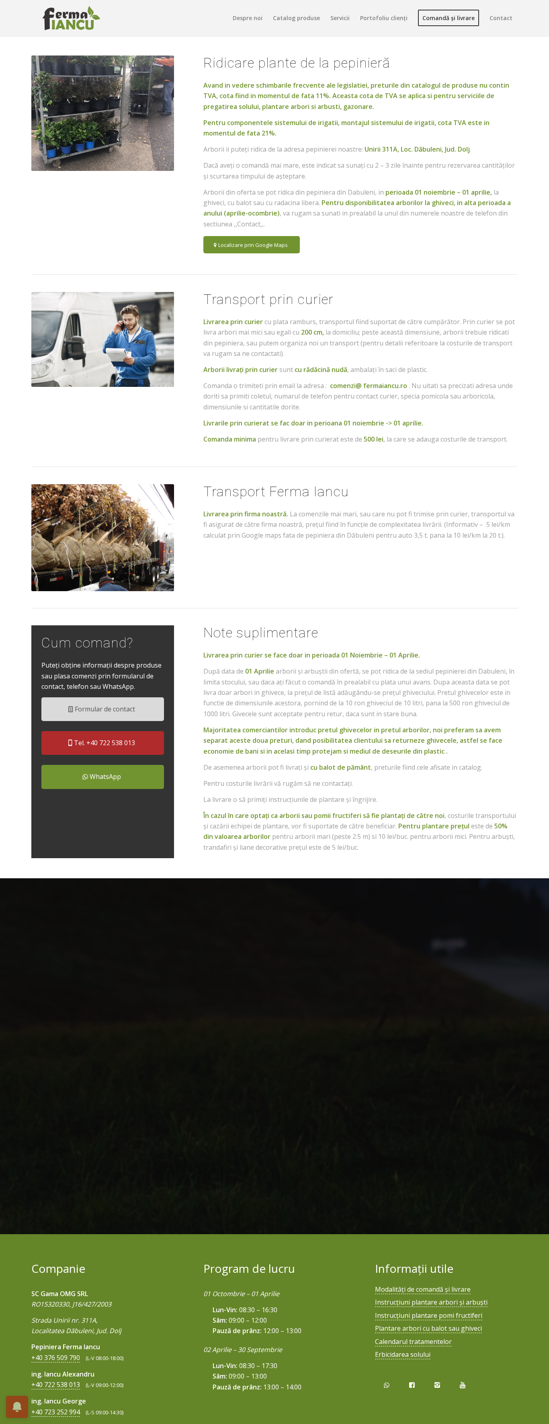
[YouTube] (462, 1385)
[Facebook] (411, 1385)
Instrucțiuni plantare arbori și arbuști (431, 1302)
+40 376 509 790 (55, 1357)
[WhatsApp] (386, 1385)
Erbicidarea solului (402, 1354)
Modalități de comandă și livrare (423, 1289)
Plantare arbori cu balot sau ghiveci (428, 1328)
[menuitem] (247, 18)
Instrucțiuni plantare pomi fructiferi (428, 1315)
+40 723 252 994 (55, 1412)
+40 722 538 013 (55, 1384)
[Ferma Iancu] (71, 18)
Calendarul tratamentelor (413, 1341)
